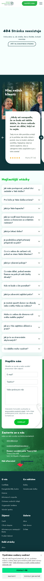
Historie (4, 493)
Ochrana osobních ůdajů (11, 501)
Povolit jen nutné (32, 576)
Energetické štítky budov (10, 489)
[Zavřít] (41, 555)
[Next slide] (41, 137)
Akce (25, 521)
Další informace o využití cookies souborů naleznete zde (21, 563)
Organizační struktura (9, 505)
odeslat (21, 422)
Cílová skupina (7, 525)
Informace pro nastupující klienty (11, 530)
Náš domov (27, 525)
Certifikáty (5, 485)
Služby (25, 485)
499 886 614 (12, 441)
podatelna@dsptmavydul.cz (17, 446)
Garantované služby (30, 489)
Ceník (4, 521)
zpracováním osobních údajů (15, 411)
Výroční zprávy (7, 509)
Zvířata (25, 529)
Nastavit (12, 576)
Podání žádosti (7, 536)
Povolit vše (22, 570)
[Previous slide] (3, 137)
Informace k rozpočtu (9, 497)
